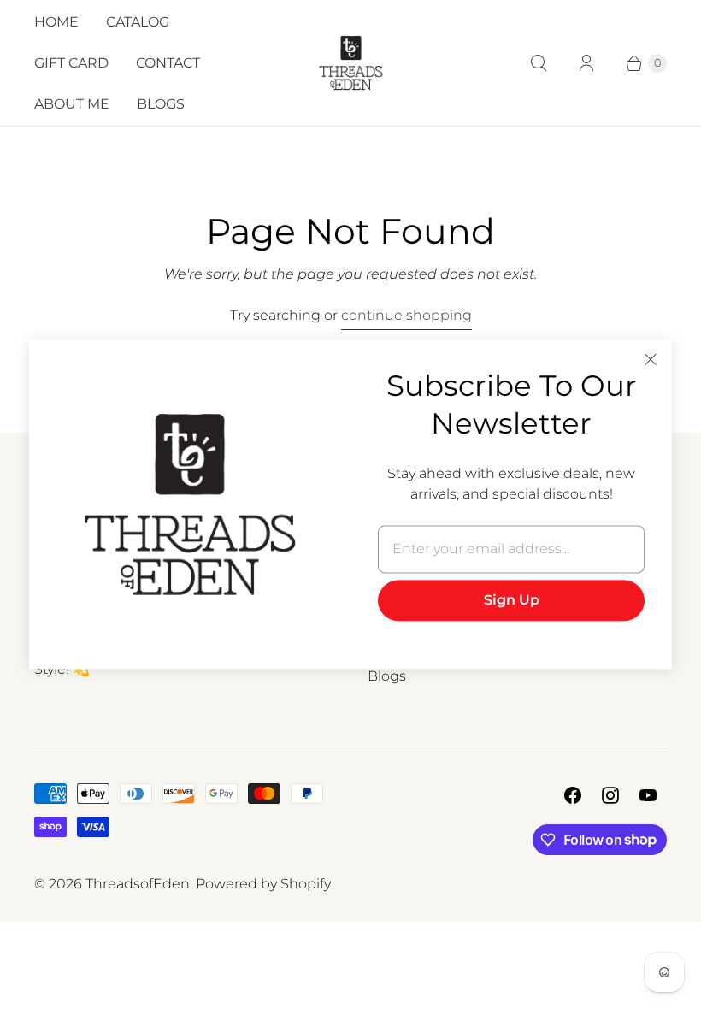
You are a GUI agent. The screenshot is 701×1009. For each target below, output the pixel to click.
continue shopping (406, 315)
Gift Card (71, 63)
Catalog (137, 22)
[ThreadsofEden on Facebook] (573, 795)
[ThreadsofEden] (351, 63)
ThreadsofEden (137, 884)
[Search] (539, 63)
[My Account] (586, 63)
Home (56, 22)
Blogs (161, 104)
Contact (168, 63)
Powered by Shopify (263, 884)
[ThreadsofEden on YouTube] (648, 795)
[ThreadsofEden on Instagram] (610, 795)
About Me (71, 104)
